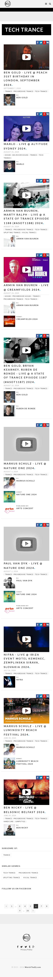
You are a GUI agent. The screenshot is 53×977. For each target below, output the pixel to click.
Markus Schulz (25, 481)
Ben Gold (22, 97)
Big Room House (20, 155)
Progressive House (22, 296)
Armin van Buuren (27, 239)
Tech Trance (41, 91)
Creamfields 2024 (27, 319)
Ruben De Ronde (26, 408)
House (8, 155)
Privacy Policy (26, 950)
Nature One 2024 (26, 494)
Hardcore (8, 821)
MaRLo (20, 164)
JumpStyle (20, 821)
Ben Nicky (22, 828)
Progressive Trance (23, 91)
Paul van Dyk (24, 580)
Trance (8, 91)
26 (28, 911)
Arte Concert (25, 508)
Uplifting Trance (12, 232)
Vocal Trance (29, 232)
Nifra (19, 680)
